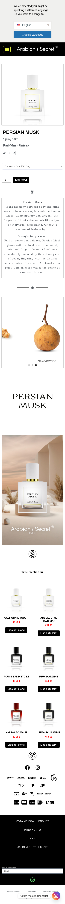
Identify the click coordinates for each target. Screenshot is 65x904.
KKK (32, 838)
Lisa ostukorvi (16, 630)
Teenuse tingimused (50, 891)
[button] (7, 49)
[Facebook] (27, 767)
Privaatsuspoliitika (13, 891)
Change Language (32, 34)
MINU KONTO (32, 829)
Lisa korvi (21, 179)
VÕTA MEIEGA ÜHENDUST (32, 821)
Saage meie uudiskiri (9, 867)
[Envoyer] (32, 880)
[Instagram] (37, 767)
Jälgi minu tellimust (33, 847)
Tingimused (31, 891)
